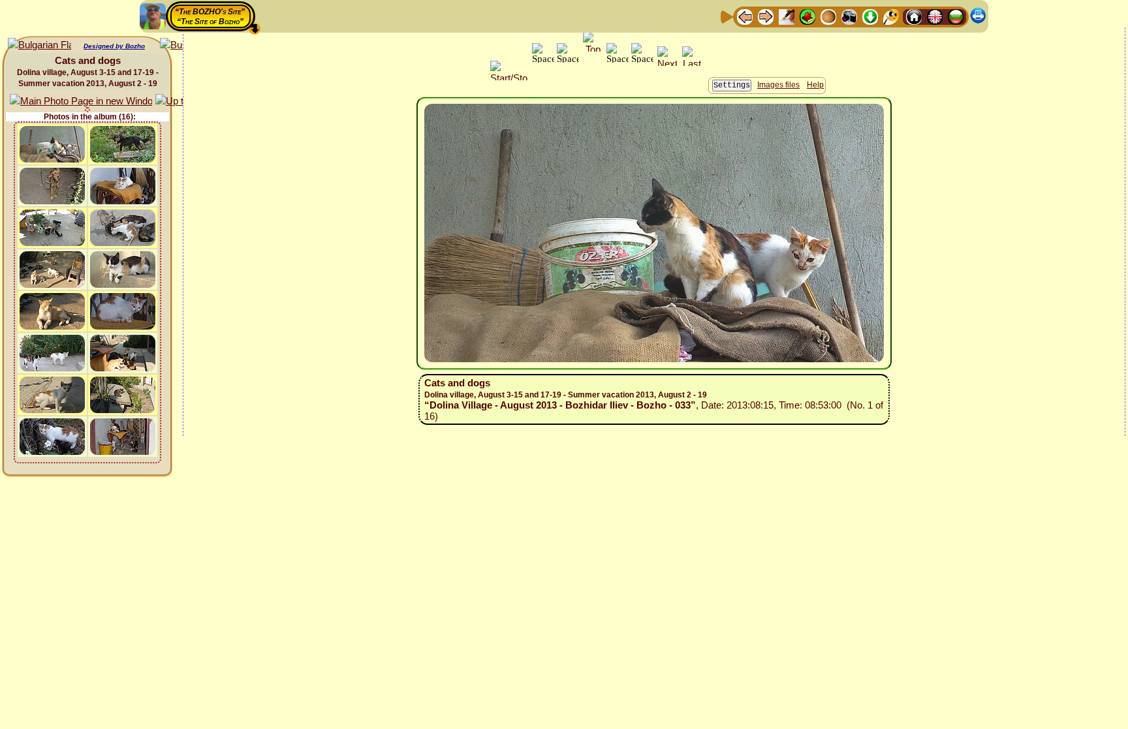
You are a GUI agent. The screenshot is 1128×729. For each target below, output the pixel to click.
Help (815, 84)
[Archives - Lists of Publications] (786, 16)
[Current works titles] (828, 16)
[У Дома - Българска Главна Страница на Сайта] (956, 16)
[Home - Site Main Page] (914, 16)
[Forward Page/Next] (766, 16)
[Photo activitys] (849, 16)
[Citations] (807, 16)
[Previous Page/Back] (745, 16)
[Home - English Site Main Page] (935, 16)
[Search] (891, 16)
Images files (778, 84)
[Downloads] (870, 16)
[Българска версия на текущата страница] (39, 45)
